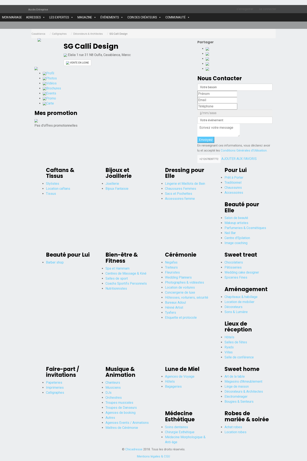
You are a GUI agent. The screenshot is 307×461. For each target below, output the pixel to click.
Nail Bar (230, 233)
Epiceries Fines (236, 277)
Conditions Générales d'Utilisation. (244, 150)
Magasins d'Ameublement (243, 381)
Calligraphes (59, 33)
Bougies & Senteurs (239, 402)
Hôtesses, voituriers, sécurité (186, 297)
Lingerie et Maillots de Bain (185, 184)
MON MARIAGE (12, 17)
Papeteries (54, 383)
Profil (50, 73)
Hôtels (229, 337)
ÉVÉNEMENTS (109, 17)
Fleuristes (172, 272)
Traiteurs (171, 267)
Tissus (51, 194)
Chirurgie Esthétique (179, 432)
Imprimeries (55, 388)
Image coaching (236, 243)
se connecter (267, 9)
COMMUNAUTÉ (175, 17)
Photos (51, 78)
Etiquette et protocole (181, 318)
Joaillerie (112, 184)
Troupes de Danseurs (121, 408)
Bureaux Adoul (175, 302)
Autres (110, 418)
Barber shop (55, 262)
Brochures (53, 88)
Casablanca (38, 33)
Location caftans (58, 189)
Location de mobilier (239, 302)
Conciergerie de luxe (180, 292)
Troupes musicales (119, 403)
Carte (50, 103)
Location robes (235, 432)
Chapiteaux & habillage (241, 297)
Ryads (229, 347)
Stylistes (52, 184)
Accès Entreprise (38, 9)
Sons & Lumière (236, 312)
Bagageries (173, 386)
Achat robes (233, 427)
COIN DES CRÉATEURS (142, 17)
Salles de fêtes (236, 342)
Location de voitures (180, 287)
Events (51, 93)
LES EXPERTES (59, 17)
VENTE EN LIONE (79, 62)
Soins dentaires (176, 427)
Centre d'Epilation (237, 238)
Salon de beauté (236, 218)
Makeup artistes (236, 223)
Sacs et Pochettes (178, 194)
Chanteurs (112, 383)
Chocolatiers (234, 262)
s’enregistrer (245, 9)
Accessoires (234, 193)
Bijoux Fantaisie (116, 189)
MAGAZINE (84, 17)
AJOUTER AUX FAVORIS (239, 159)
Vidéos (51, 83)
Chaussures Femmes (180, 189)
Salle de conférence (239, 357)
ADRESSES (33, 17)
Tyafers (170, 313)
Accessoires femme (180, 199)
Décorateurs (233, 307)
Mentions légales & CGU (153, 456)
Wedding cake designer (242, 272)
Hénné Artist (174, 307)
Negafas (171, 262)
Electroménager (236, 397)
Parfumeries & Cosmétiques (245, 228)
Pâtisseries (233, 267)
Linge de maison (237, 386)
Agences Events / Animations (127, 423)
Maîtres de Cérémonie (121, 428)
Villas (229, 352)
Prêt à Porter (234, 178)
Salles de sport (116, 278)
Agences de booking (120, 413)
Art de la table (235, 376)
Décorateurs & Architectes (88, 33)
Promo (51, 98)
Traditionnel (233, 183)
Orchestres (113, 398)
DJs (108, 393)
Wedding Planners (178, 277)
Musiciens (113, 388)
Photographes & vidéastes (184, 282)
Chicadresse (133, 449)
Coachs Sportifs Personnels (126, 283)
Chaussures (233, 188)
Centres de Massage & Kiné (125, 273)
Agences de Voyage (179, 376)
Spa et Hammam (117, 268)
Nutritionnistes (116, 288)
